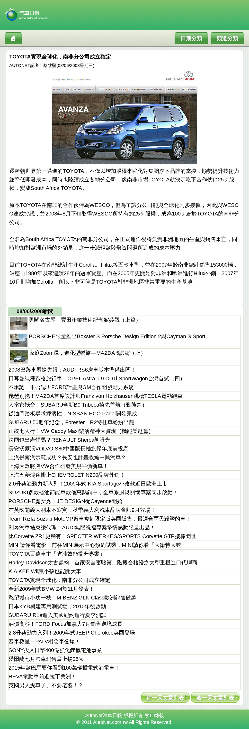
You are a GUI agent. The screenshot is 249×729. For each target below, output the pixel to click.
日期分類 (191, 38)
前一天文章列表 (165, 698)
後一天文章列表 (215, 698)
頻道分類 (227, 38)
